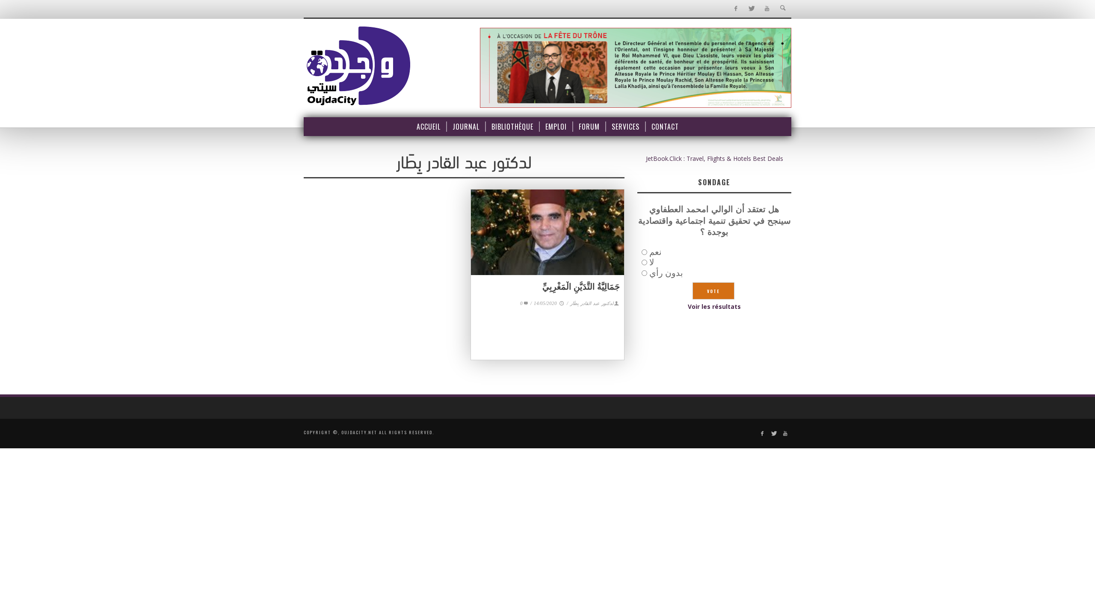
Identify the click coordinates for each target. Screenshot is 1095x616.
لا (651, 262)
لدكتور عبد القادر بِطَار (591, 303)
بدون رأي (666, 272)
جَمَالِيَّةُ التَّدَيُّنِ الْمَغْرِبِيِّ (581, 286)
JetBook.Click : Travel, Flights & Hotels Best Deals (714, 158)
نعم (655, 252)
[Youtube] (767, 9)
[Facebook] (735, 9)
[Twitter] (751, 9)
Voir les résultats (714, 306)
